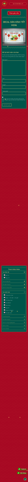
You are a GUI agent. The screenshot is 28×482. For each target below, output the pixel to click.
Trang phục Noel (9, 295)
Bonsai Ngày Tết (6, 281)
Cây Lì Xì (7, 277)
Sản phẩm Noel (6, 292)
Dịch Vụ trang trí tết (7, 287)
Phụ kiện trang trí (6, 284)
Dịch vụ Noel (5, 325)
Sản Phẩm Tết (6, 272)
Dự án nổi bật (6, 328)
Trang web (5, 91)
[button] (14, 272)
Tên (3, 78)
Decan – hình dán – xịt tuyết (12, 297)
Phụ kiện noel (9, 312)
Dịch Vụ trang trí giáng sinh (9, 322)
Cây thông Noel (6, 316)
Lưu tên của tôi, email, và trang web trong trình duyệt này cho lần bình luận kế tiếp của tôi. (13, 100)
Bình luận (5, 59)
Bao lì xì (7, 275)
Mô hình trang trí (6, 319)
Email (4, 84)
